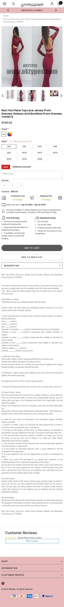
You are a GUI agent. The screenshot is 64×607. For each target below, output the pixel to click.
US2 (24, 146)
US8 (9, 153)
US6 (55, 146)
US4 (40, 146)
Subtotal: (5, 191)
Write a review (32, 541)
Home (5, 16)
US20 (39, 159)
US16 (9, 159)
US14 (55, 153)
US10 (24, 153)
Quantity (5, 180)
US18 (24, 159)
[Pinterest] (2, 583)
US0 (9, 146)
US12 (40, 153)
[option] (27, 10)
